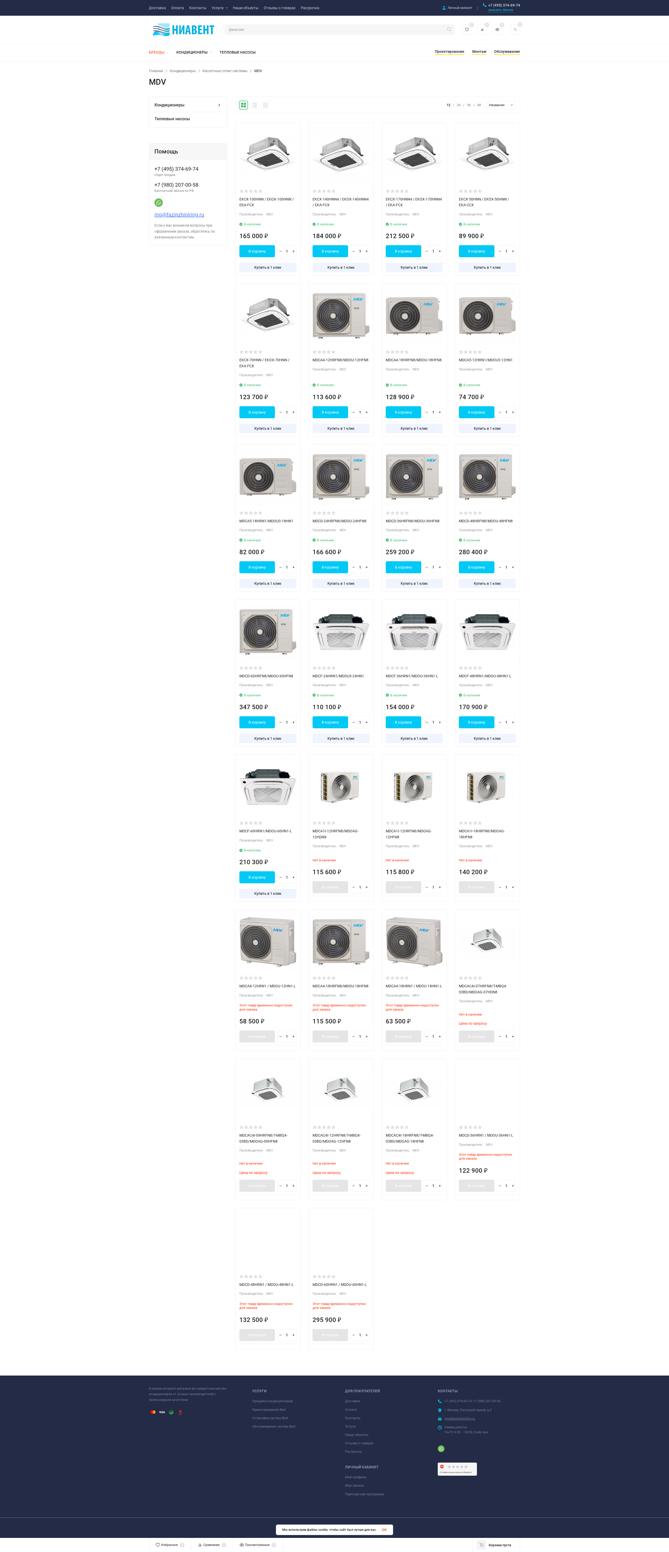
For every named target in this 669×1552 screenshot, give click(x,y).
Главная (156, 71)
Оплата (351, 1410)
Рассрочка (353, 1451)
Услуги (350, 1426)
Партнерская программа (364, 1494)
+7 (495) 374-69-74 (504, 5)
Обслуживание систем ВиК (274, 1426)
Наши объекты (356, 1435)
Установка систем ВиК (270, 1418)
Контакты (352, 1418)
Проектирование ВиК (269, 1410)
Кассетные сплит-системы (225, 71)
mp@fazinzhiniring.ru (179, 214)
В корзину (257, 251)
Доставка (352, 1401)
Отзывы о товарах (359, 1443)
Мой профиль (356, 1477)
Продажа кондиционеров (272, 1401)
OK (384, 1530)
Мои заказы (354, 1485)
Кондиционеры (183, 71)
